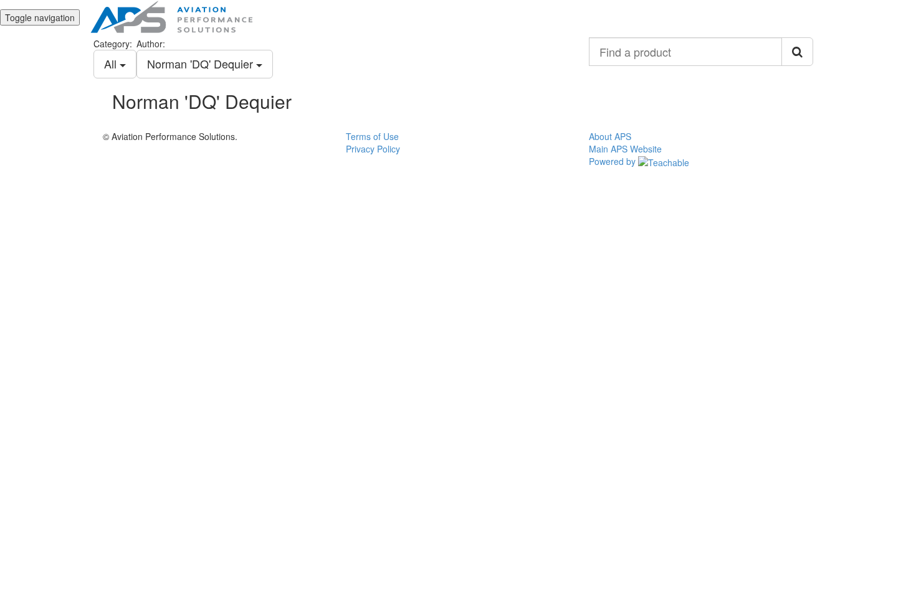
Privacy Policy (373, 149)
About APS (610, 136)
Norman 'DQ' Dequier (201, 63)
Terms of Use (372, 136)
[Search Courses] (797, 51)
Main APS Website (625, 149)
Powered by (613, 161)
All (112, 63)
